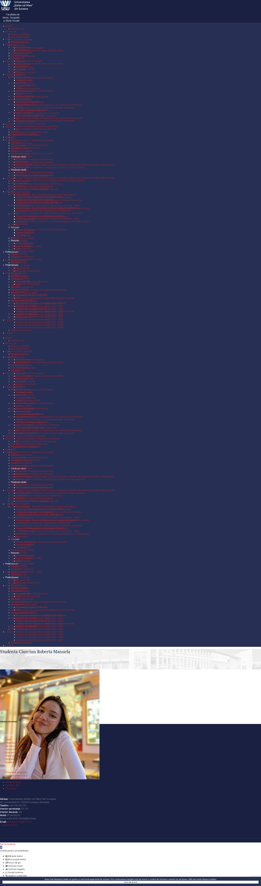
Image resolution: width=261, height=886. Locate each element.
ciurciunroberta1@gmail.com (56, 721)
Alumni (9, 762)
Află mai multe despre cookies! (202, 879)
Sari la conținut (7, 844)
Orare (8, 739)
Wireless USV (12, 759)
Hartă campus (13, 782)
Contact (5, 794)
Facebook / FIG (9, 825)
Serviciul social (13, 746)
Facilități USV (12, 785)
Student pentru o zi (16, 775)
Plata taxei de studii (16, 756)
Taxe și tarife (12, 749)
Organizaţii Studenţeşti (18, 743)
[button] (1, 847)
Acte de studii (12, 752)
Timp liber (10, 788)
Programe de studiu (16, 772)
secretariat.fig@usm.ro (19, 822)
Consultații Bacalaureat (18, 779)
